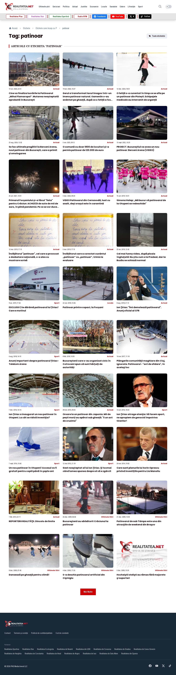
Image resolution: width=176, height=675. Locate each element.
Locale (110, 303)
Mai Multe (88, 591)
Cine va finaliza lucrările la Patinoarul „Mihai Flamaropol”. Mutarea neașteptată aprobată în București (34, 96)
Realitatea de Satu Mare (109, 653)
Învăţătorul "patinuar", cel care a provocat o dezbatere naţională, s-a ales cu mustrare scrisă (34, 257)
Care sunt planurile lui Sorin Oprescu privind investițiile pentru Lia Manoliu (138, 469)
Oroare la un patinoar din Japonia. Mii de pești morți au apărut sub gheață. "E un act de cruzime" (88, 417)
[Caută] (160, 7)
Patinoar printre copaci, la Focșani (83, 307)
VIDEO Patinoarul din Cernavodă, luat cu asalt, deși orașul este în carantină (86, 202)
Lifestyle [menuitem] (131, 6)
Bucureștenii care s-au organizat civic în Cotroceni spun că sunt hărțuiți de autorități (87, 364)
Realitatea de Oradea (122, 649)
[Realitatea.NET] (19, 6)
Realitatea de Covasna (102, 649)
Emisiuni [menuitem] (56, 6)
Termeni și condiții (21, 633)
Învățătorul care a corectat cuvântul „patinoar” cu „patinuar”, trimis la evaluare (84, 257)
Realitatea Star (28, 649)
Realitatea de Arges (72, 653)
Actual (56, 89)
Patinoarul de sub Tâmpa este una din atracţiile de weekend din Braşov (139, 523)
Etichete (26, 28)
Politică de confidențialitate (41, 633)
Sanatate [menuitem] (113, 6)
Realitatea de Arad (54, 653)
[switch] (169, 6)
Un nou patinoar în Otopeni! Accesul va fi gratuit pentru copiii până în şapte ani (33, 469)
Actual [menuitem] (75, 6)
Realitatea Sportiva (11, 649)
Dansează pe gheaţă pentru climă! (29, 574)
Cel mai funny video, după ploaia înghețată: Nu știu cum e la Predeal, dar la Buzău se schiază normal (141, 257)
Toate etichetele (158, 36)
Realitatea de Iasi (89, 653)
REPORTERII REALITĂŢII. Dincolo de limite (32, 521)
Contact (7, 633)
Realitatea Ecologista (45, 649)
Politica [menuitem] (66, 6)
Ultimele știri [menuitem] (44, 6)
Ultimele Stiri (107, 517)
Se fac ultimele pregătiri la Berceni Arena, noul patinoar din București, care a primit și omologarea (33, 150)
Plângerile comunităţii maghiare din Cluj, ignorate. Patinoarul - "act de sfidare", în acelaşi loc (141, 364)
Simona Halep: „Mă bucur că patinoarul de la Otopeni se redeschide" (141, 202)
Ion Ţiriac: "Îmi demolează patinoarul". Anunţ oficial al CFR (139, 309)
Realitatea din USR (83, 649)
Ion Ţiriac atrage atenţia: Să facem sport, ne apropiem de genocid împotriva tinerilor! (141, 417)
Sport (56, 303)
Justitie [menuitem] (84, 6)
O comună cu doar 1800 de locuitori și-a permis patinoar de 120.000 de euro (86, 148)
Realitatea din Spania (129, 653)
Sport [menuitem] (140, 6)
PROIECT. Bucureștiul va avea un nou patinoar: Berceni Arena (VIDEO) (138, 148)
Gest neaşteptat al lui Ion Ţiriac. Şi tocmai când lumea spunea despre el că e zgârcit (87, 469)
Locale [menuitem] (104, 6)
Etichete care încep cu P (46, 28)
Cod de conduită (62, 633)
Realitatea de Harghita (12, 653)
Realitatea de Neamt (65, 649)
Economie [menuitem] (94, 6)
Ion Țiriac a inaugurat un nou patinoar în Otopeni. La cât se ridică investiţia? (33, 416)
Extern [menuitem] (122, 6)
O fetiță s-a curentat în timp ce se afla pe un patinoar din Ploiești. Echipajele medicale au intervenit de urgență (141, 96)
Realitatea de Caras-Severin (144, 649)
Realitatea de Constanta (34, 653)
